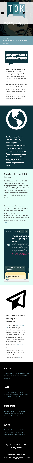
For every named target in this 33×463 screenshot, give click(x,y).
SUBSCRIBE (9, 406)
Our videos (7, 430)
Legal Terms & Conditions (16, 444)
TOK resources (7, 41)
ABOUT (7, 368)
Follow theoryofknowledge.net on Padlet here (18, 279)
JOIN (6, 387)
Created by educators (11, 373)
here (8, 165)
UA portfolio (19, 344)
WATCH (7, 425)
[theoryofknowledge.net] (16, 11)
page (12, 160)
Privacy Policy (16, 448)
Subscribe (7, 411)
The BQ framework (21, 41)
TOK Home (5, 38)
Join (21, 394)
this (7, 160)
